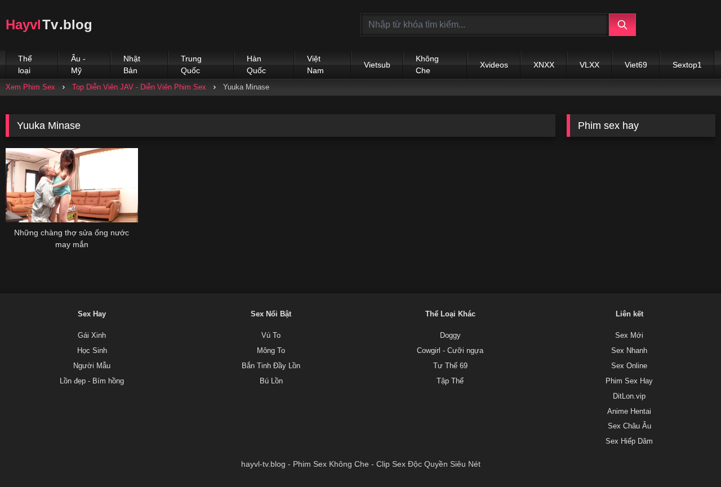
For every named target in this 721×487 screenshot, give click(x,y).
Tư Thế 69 (450, 366)
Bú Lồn (271, 381)
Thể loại (25, 64)
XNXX (543, 64)
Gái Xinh (92, 335)
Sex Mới (629, 335)
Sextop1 (687, 64)
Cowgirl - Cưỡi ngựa (450, 351)
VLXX (589, 64)
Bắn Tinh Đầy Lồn (271, 366)
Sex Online (629, 366)
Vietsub (377, 64)
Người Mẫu (91, 366)
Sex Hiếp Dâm (629, 441)
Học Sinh (92, 351)
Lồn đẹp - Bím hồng (92, 381)
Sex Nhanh (629, 351)
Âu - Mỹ (78, 64)
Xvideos (494, 64)
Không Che (427, 64)
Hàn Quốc (256, 64)
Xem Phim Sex (30, 87)
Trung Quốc (191, 64)
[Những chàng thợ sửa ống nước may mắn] (72, 185)
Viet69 (636, 64)
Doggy (450, 335)
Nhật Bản (131, 64)
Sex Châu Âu (629, 426)
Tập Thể (450, 381)
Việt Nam (315, 64)
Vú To (271, 335)
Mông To (271, 351)
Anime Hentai (629, 411)
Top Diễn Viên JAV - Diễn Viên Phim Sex (139, 87)
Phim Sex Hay (629, 381)
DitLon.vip (629, 396)
